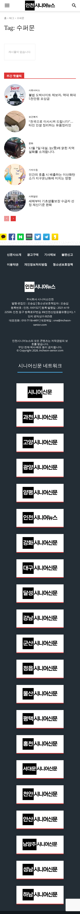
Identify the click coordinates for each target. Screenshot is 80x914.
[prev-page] (6, 218)
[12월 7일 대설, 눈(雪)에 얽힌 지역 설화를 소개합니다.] (15, 148)
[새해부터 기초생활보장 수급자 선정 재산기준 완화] (15, 201)
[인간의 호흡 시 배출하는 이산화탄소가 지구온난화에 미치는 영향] (15, 174)
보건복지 (33, 117)
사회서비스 (34, 90)
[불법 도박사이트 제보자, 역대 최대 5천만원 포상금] (15, 95)
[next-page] (13, 218)
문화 (31, 143)
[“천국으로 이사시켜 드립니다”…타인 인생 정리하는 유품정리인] (15, 121)
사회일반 (33, 196)
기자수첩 (33, 170)
